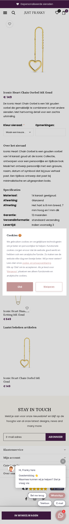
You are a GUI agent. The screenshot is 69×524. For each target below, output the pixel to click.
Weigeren (12, 271)
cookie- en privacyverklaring (36, 262)
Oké (20, 286)
